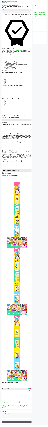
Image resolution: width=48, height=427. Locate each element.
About (30, 425)
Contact (33, 425)
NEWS (30, 1)
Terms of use (40, 425)
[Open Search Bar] (45, 2)
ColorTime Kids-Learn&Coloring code (18, 50)
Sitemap (44, 425)
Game (4, 5)
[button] (17, 187)
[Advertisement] (41, 24)
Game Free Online (40, 1)
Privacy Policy (36, 425)
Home (2, 5)
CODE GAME (34, 1)
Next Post (29, 390)
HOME (27, 1)
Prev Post (4, 390)
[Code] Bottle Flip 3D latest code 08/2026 (39, 14)
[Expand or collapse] (30, 12)
